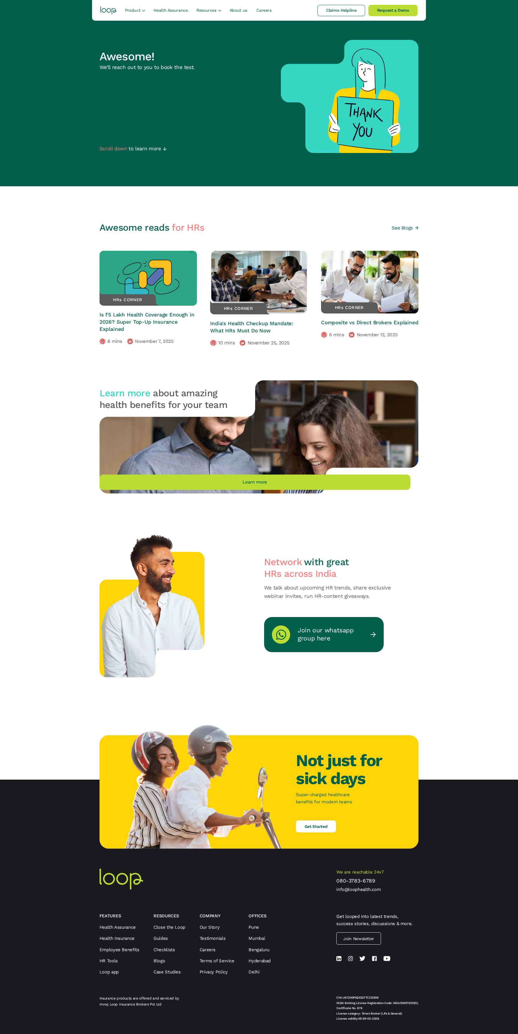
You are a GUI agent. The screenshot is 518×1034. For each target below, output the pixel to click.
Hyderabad (260, 961)
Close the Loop (169, 927)
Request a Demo (393, 10)
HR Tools (109, 961)
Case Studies (167, 972)
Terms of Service (217, 961)
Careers (263, 10)
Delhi (254, 972)
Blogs (159, 961)
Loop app (109, 972)
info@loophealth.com (358, 889)
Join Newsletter (358, 938)
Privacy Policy (214, 972)
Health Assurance (170, 10)
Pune (254, 927)
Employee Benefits (119, 949)
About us (238, 10)
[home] (108, 10)
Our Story (210, 927)
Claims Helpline (341, 10)
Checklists (164, 949)
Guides (160, 938)
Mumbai (257, 938)
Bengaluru (259, 949)
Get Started (316, 826)
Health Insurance (117, 938)
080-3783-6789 (355, 881)
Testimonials (213, 938)
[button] (135, 10)
